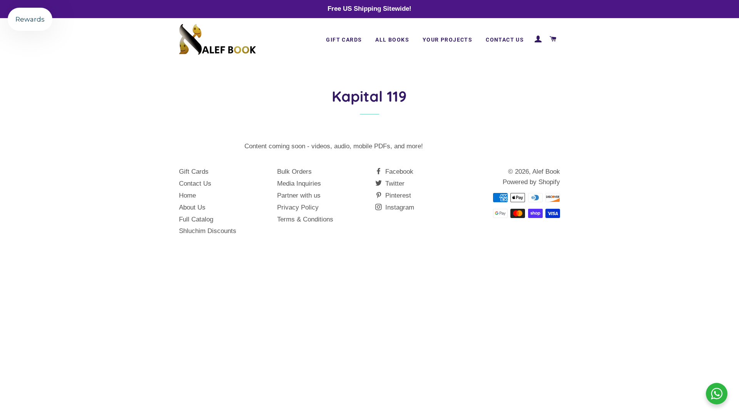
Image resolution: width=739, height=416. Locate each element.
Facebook (398, 171)
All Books (392, 40)
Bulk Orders (294, 171)
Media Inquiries (299, 183)
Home (187, 195)
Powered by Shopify (531, 182)
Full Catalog (196, 219)
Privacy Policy (298, 207)
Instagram (398, 207)
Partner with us (299, 195)
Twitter (394, 183)
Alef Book (546, 171)
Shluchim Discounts (207, 231)
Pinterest (397, 195)
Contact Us (505, 40)
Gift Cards (344, 40)
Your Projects (447, 40)
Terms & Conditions (305, 219)
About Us (192, 207)
